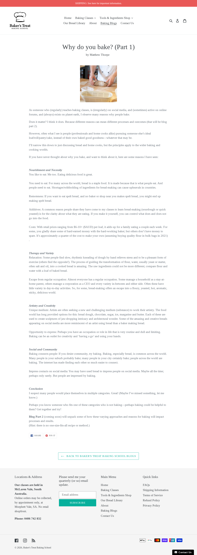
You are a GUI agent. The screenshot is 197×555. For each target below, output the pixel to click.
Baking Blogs (109, 510)
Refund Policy (151, 500)
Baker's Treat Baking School (37, 547)
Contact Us (107, 515)
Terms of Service (153, 495)
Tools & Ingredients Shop (116, 495)
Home (104, 485)
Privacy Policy (151, 505)
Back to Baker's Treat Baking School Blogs (101, 456)
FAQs (146, 485)
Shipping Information (156, 490)
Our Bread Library (112, 500)
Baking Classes (110, 490)
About (104, 505)
